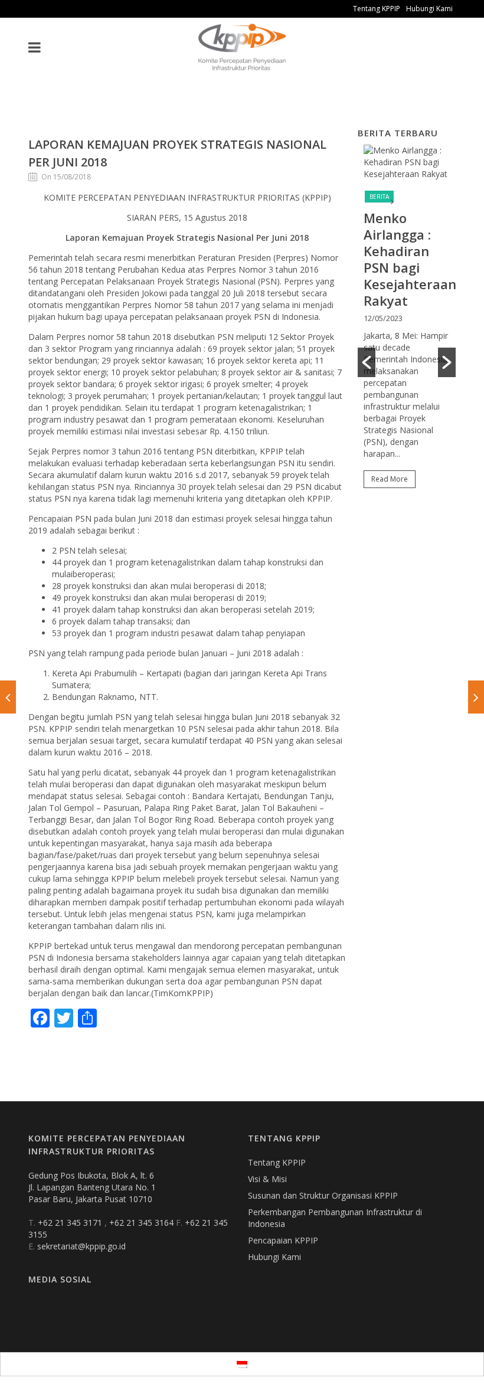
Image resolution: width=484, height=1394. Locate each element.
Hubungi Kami (429, 9)
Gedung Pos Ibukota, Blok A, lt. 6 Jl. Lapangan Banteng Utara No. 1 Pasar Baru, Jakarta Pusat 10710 (92, 1187)
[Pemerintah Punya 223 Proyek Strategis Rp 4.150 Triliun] (476, 697)
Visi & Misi (267, 1178)
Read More (389, 479)
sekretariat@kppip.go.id (81, 1246)
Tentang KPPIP (376, 9)
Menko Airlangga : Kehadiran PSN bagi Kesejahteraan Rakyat (410, 259)
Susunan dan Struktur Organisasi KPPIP (323, 1195)
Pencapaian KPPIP (283, 1240)
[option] (407, 322)
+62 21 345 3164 (142, 1222)
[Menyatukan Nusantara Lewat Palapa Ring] (8, 697)
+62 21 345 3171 (71, 1222)
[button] (366, 362)
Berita (379, 196)
